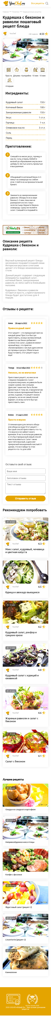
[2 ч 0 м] (26, 838)
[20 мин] (26, 583)
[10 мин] (26, 623)
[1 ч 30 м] (26, 968)
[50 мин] (26, 539)
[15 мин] (26, 666)
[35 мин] (26, 871)
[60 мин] (26, 936)
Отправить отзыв (25, 498)
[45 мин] (26, 806)
